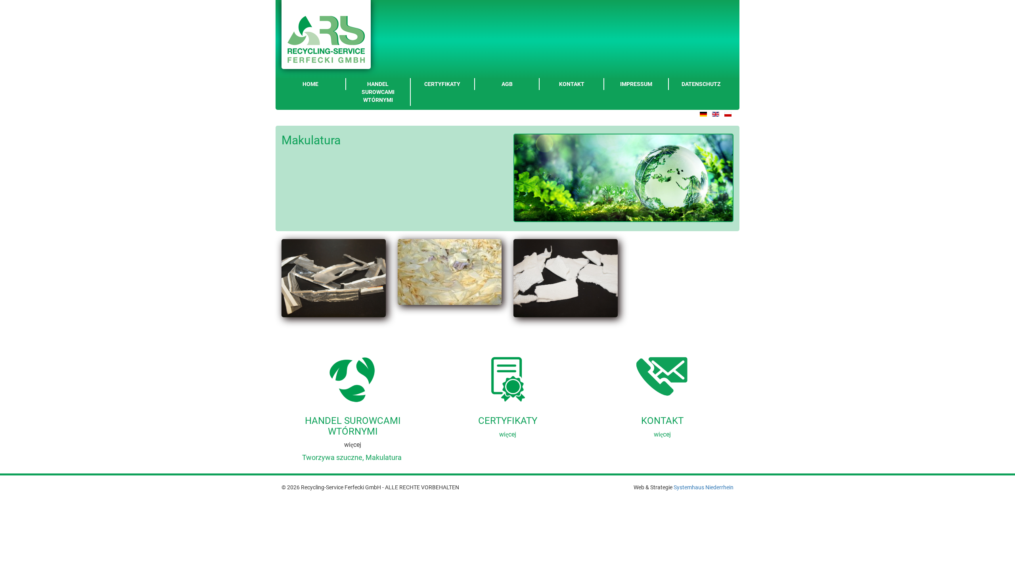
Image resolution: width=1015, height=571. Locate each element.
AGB (507, 84)
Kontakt (571, 84)
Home (310, 84)
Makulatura (384, 457)
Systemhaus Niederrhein (703, 487)
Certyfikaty (442, 84)
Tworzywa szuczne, (333, 457)
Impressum (636, 84)
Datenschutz (701, 84)
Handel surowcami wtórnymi (378, 92)
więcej (507, 434)
